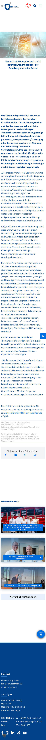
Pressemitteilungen (19, 427)
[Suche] (35, 6)
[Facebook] (6, 454)
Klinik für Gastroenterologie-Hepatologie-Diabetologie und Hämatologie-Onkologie (19, 436)
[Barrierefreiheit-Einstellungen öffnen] (41, 634)
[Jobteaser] (18, 733)
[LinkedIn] (15, 454)
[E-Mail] (35, 454)
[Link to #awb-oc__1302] (28, 6)
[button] (4, 736)
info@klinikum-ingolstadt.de (29, 721)
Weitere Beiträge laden (23, 597)
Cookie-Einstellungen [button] (11, 710)
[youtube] (25, 733)
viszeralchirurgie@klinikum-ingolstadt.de (23, 412)
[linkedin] (12, 733)
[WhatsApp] (25, 454)
